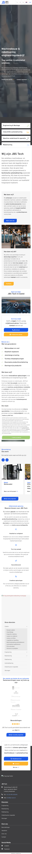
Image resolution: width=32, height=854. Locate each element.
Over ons (5, 824)
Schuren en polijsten (12, 648)
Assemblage (10, 632)
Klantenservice (16, 759)
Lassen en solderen (12, 636)
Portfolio (8, 284)
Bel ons (15, 767)
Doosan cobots (11, 630)
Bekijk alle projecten (10, 499)
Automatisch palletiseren (13, 644)
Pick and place (11, 646)
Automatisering (9, 663)
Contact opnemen (22, 79)
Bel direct (17, 330)
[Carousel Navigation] (16, 459)
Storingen (7, 670)
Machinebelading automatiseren (15, 642)
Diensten (5, 802)
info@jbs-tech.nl (11, 798)
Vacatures (4, 830)
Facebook (7, 849)
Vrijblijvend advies (7, 79)
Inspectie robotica (12, 634)
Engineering (8, 652)
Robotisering (8, 656)
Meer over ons (10, 221)
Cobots (7, 626)
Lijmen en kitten (11, 638)
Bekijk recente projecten (16, 735)
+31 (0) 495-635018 (11, 794)
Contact (16, 764)
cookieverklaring (25, 427)
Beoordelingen (6, 827)
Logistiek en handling (12, 640)
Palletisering (8, 659)
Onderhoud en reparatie (11, 667)
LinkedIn (6, 846)
